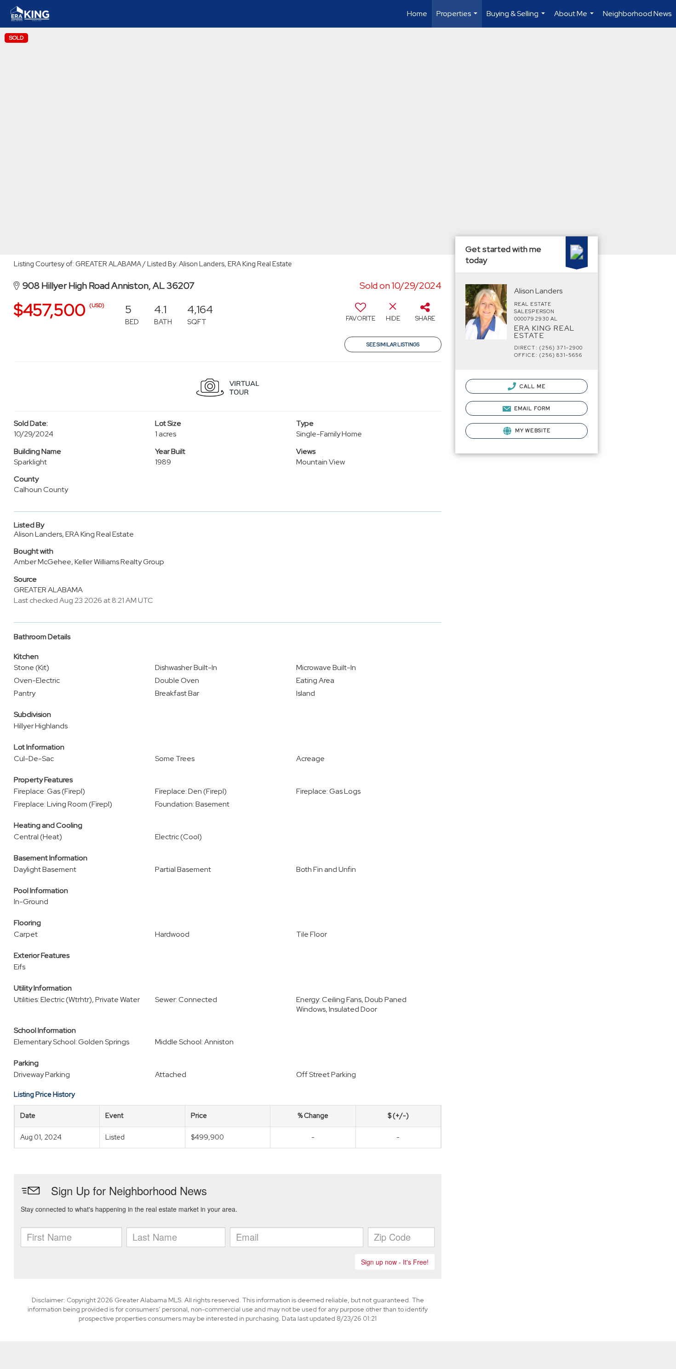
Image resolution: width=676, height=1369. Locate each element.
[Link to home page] (34, 14)
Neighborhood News (637, 13)
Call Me (531, 386)
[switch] (360, 315)
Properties (458, 18)
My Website (532, 430)
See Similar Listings (393, 344)
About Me (575, 18)
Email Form (531, 408)
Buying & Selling (517, 18)
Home (417, 13)
